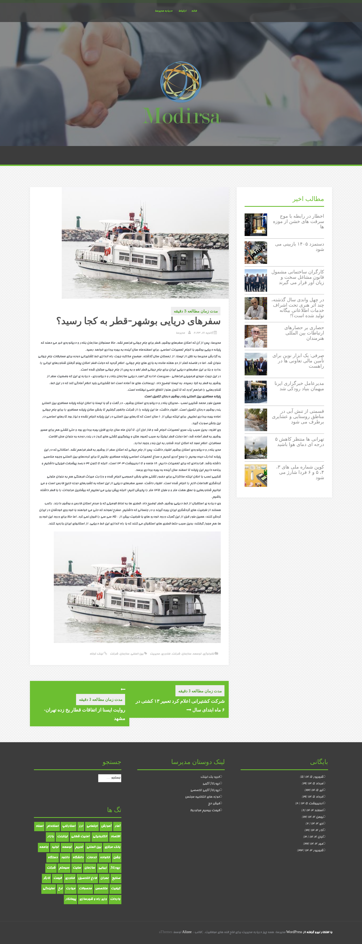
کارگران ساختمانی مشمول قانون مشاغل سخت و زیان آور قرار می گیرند (297, 277)
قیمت (57, 878)
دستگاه (53, 858)
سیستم (64, 868)
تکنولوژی (208, 654)
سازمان (186, 654)
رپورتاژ (115, 868)
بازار (50, 837)
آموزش (106, 826)
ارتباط (182, 11)
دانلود (65, 858)
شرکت (176, 654)
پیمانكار (70, 899)
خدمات (91, 858)
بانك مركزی (112, 847)
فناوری (165, 654)
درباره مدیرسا (163, 11)
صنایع (116, 878)
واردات (115, 899)
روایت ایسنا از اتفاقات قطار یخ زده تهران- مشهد (84, 713)
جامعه (43, 847)
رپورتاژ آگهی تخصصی (205, 790)
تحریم (79, 847)
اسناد (39, 826)
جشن (116, 858)
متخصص (101, 889)
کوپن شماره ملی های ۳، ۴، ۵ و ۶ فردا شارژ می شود (300, 472)
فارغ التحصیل (87, 878)
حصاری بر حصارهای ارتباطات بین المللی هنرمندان (304, 332)
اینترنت (62, 837)
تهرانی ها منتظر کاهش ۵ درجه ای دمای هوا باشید (299, 441)
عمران (104, 878)
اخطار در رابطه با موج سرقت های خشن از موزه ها (298, 221)
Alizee (187, 932)
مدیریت (155, 654)
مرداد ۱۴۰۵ (315, 784)
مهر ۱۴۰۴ (316, 844)
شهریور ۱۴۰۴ (314, 851)
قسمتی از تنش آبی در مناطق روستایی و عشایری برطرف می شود (298, 416)
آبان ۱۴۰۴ (316, 837)
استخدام (53, 826)
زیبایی (102, 868)
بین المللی (137, 654)
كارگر (46, 878)
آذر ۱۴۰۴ (317, 831)
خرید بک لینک (210, 777)
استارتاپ (68, 826)
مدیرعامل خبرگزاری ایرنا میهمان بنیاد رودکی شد (299, 386)
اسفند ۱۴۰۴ (314, 811)
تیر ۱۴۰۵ (317, 790)
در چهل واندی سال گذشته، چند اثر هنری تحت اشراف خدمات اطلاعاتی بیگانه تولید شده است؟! (297, 307)
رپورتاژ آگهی (211, 784)
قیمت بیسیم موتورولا (205, 811)
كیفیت (115, 889)
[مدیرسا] (181, 94)
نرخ (60, 889)
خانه (194, 11)
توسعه (197, 654)
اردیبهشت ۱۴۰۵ (312, 804)
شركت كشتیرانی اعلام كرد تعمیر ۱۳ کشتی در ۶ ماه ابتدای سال (180, 705)
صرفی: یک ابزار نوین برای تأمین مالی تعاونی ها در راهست (298, 360)
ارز (81, 826)
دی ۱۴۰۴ (317, 824)
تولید (55, 847)
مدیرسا (180, 333)
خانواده (105, 858)
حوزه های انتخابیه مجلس (202, 797)
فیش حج (214, 804)
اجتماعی (92, 826)
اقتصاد (115, 837)
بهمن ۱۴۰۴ (315, 817)
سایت (77, 868)
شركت (114, 654)
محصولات (85, 889)
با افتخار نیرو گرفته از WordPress (309, 932)
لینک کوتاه (97, 654)
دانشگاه (78, 858)
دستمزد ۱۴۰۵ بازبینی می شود (299, 246)
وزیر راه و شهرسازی (93, 899)
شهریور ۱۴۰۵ (314, 777)
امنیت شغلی (80, 837)
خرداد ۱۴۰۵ (315, 797)
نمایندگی (49, 889)
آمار (117, 826)
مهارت (70, 889)
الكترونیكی (100, 837)
